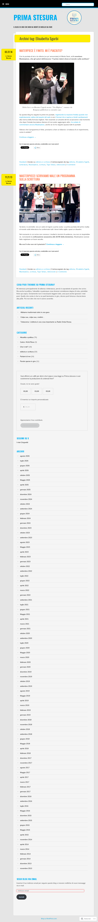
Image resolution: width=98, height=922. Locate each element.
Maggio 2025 (25, 480)
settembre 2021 (26, 600)
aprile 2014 (24, 844)
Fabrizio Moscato (9, 57)
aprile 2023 (24, 552)
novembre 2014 (26, 839)
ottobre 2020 (25, 633)
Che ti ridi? (24, 347)
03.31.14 (8, 52)
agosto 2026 (25, 456)
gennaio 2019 (25, 715)
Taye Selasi (51, 165)
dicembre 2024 (25, 494)
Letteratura (23, 165)
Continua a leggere (27, 137)
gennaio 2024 (25, 523)
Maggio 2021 (25, 614)
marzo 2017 (24, 782)
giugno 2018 (25, 739)
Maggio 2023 (25, 547)
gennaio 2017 (25, 792)
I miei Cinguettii (22, 442)
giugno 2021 (25, 609)
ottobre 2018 (25, 729)
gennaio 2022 (25, 595)
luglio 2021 (24, 605)
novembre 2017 (26, 763)
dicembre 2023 (25, 528)
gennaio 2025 (25, 490)
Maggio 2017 (25, 772)
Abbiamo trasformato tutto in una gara (35, 312)
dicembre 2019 (25, 672)
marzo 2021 (24, 624)
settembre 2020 (26, 638)
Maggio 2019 (25, 696)
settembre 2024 (26, 509)
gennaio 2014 (25, 859)
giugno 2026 (25, 466)
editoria (72, 162)
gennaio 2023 (25, 561)
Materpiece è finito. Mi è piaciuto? (40, 50)
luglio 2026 (24, 461)
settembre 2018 (26, 734)
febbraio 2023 (25, 557)
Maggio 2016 (25, 811)
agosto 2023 (25, 542)
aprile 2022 (24, 585)
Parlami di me (25, 356)
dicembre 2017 (25, 758)
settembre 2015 (26, 820)
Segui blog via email (27, 879)
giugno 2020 (25, 648)
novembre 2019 (26, 676)
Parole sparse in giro (28, 361)
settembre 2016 (26, 801)
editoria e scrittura (43, 162)
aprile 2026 (24, 470)
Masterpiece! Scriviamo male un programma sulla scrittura (47, 177)
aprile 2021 (24, 619)
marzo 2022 (24, 590)
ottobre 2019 (25, 681)
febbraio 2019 (25, 710)
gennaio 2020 (25, 667)
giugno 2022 (25, 581)
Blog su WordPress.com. (49, 919)
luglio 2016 (24, 806)
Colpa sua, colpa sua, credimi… (33, 317)
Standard (22, 162)
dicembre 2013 (25, 863)
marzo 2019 (24, 705)
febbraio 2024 (25, 518)
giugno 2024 (25, 514)
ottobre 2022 (25, 566)
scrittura (42, 165)
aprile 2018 (24, 748)
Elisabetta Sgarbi (82, 162)
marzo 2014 (24, 849)
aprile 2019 (24, 700)
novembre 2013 (26, 868)
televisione (61, 165)
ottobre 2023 (25, 533)
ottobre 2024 (25, 504)
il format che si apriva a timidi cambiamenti (71, 117)
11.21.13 (8, 177)
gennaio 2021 (25, 629)
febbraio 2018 (25, 753)
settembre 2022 (26, 571)
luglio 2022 (24, 576)
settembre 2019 (26, 686)
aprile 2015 (24, 835)
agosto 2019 (25, 691)
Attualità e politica (26, 337)
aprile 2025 (24, 485)
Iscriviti (21, 897)
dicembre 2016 (25, 796)
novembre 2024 (26, 499)
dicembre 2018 (25, 720)
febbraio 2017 (25, 787)
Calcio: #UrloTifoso (27, 342)
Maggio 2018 (25, 744)
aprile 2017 (24, 777)
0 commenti (71, 165)
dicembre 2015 (25, 815)
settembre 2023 (26, 538)
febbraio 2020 (25, 662)
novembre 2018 (26, 724)
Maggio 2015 (25, 830)
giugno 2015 (25, 825)
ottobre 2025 (25, 475)
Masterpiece (33, 165)
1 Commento (62, 272)
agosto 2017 (25, 768)
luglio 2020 (24, 643)
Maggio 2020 (25, 653)
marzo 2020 (24, 657)
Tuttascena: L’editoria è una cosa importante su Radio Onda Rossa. (46, 322)
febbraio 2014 (25, 854)
